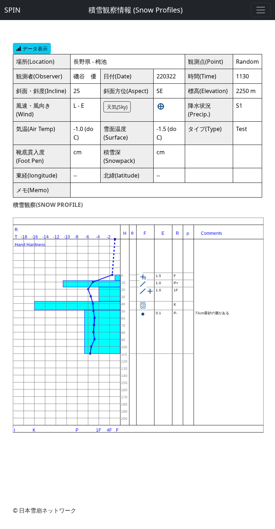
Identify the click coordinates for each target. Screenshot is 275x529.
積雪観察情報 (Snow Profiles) (135, 10)
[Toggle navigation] (261, 10)
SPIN (12, 10)
